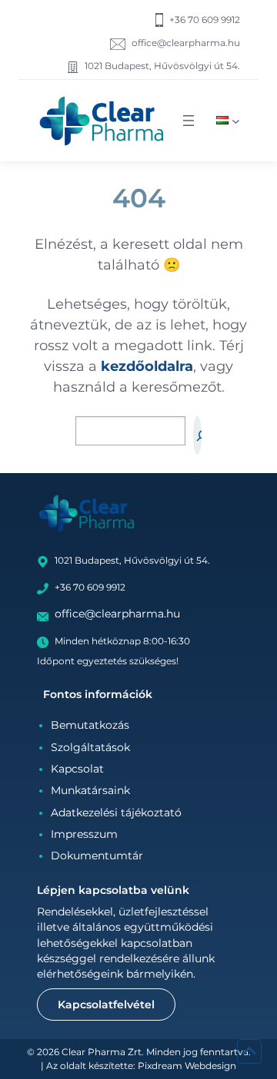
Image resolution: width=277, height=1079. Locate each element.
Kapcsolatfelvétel (106, 1004)
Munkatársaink (90, 790)
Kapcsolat (77, 769)
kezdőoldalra (147, 366)
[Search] (197, 435)
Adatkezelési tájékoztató (116, 812)
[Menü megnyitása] (188, 120)
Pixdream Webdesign (187, 1065)
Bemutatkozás (90, 725)
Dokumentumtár (97, 855)
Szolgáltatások (90, 747)
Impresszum (84, 834)
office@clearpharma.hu (186, 42)
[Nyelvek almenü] (236, 120)
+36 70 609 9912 (204, 19)
